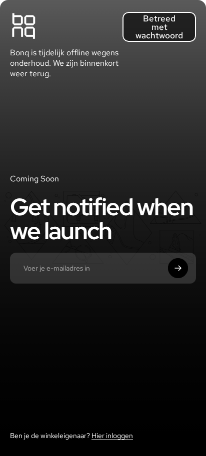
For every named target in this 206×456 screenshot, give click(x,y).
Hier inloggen (112, 435)
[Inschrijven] (178, 268)
